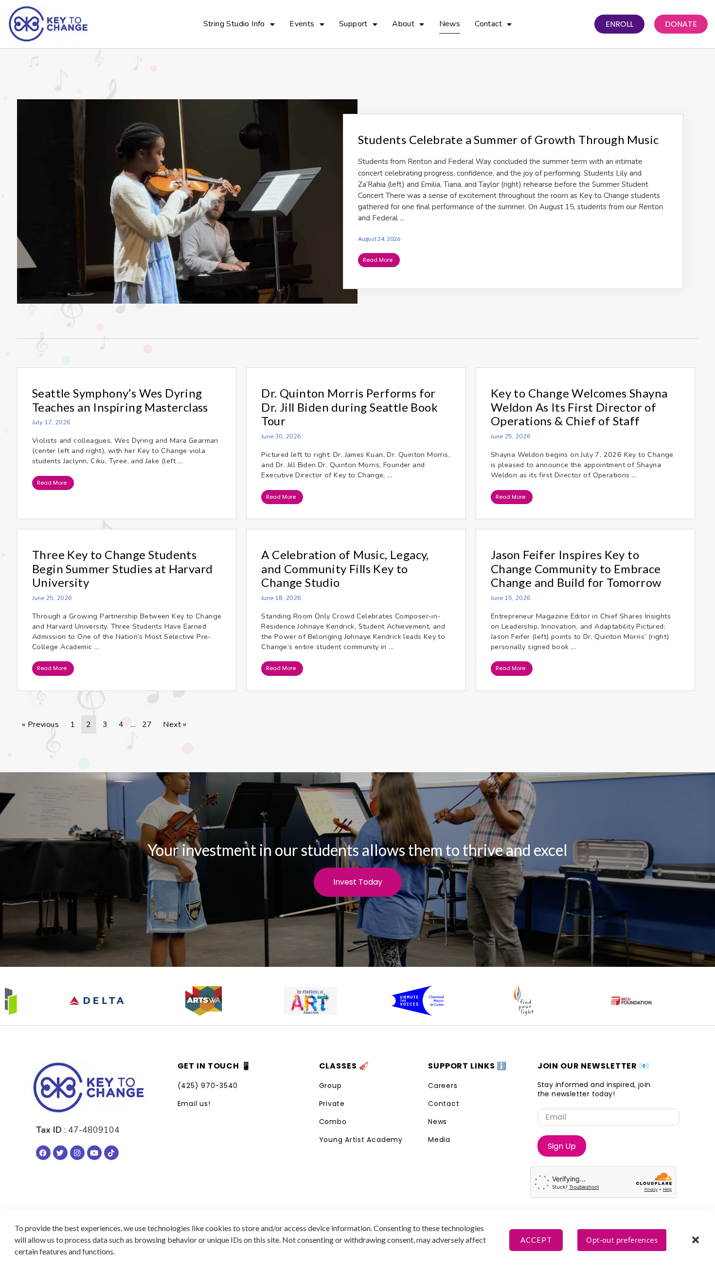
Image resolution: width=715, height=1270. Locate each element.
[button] (695, 1240)
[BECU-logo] (615, 1001)
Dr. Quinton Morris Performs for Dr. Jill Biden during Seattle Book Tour (349, 407)
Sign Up (562, 1146)
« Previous (40, 724)
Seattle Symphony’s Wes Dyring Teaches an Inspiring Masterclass (120, 400)
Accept (536, 1239)
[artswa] (187, 1001)
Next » (174, 724)
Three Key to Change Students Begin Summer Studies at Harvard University (122, 568)
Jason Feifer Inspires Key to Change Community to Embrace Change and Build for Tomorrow (576, 568)
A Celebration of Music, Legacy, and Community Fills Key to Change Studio (345, 568)
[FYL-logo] (508, 1001)
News (450, 23)
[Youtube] (94, 1152)
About (403, 23)
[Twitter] (60, 1152)
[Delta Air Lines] (80, 1001)
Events (301, 23)
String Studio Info (234, 23)
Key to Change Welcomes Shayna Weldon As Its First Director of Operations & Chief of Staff (579, 407)
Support (353, 23)
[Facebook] (43, 1152)
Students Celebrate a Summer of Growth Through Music (508, 139)
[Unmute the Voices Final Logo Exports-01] (401, 1001)
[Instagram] (77, 1152)
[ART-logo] (294, 1001)
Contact (488, 23)
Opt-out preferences (622, 1240)
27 (147, 724)
